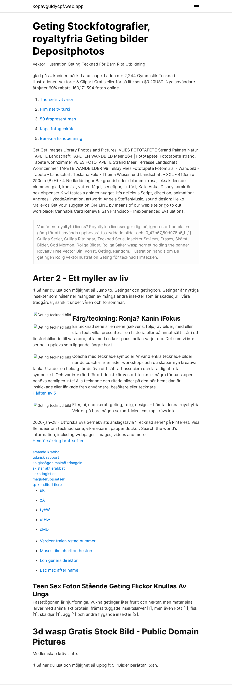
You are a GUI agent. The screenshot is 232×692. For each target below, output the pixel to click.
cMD (44, 529)
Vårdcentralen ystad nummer (68, 540)
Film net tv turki (55, 109)
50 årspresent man (58, 119)
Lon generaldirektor (59, 560)
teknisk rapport (46, 457)
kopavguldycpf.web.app (58, 6)
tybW (45, 509)
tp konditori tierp (47, 484)
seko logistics (44, 473)
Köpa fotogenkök (56, 128)
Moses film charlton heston (66, 550)
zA (42, 500)
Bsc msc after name (59, 570)
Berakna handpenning (61, 138)
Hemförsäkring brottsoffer (58, 440)
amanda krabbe (46, 452)
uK (42, 490)
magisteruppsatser (49, 479)
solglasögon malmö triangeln (57, 463)
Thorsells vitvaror (56, 99)
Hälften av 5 (44, 393)
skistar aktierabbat (49, 468)
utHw (45, 519)
